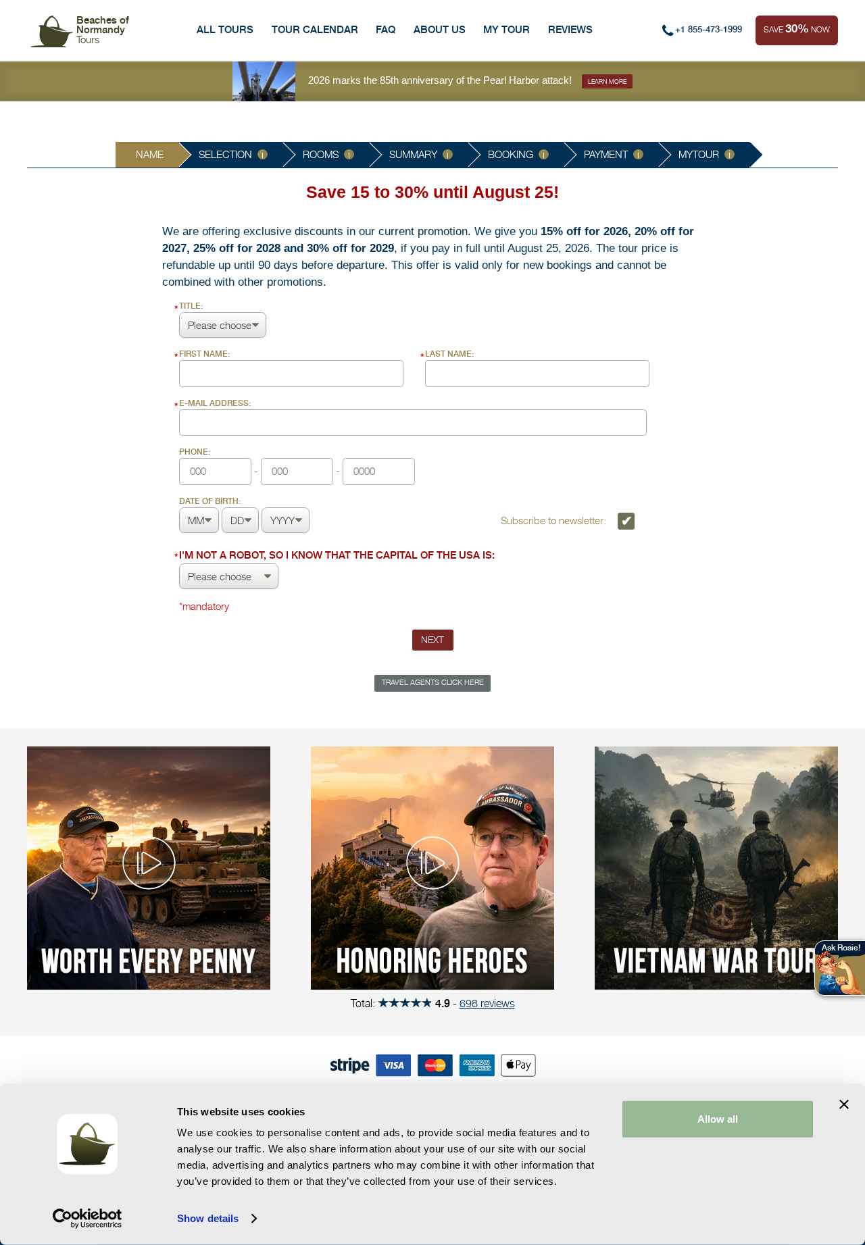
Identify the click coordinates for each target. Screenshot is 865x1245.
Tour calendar (315, 30)
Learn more (607, 81)
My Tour (506, 30)
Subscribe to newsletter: (555, 520)
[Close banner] (844, 1104)
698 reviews (487, 1003)
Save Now (797, 28)
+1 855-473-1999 (708, 29)
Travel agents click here (433, 682)
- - (261, 462)
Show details (208, 1218)
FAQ (385, 30)
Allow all (717, 1119)
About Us (440, 30)
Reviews (570, 30)
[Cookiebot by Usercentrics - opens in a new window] (87, 1219)
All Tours (225, 30)
